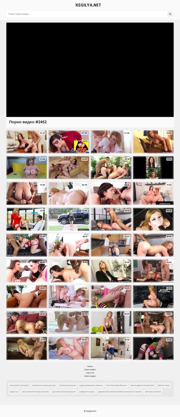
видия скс (14, 391)
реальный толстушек (19, 385)
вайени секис (164, 385)
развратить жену (86, 391)
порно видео (90, 369)
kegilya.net (88, 5)
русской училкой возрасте (64, 391)
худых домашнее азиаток (91, 385)
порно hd (90, 372)
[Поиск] (170, 14)
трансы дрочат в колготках (142, 385)
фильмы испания (153, 391)
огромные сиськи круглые (44, 385)
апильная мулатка (67, 385)
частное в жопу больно (116, 385)
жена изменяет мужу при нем (35, 391)
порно (90, 366)
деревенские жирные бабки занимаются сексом (120, 391)
